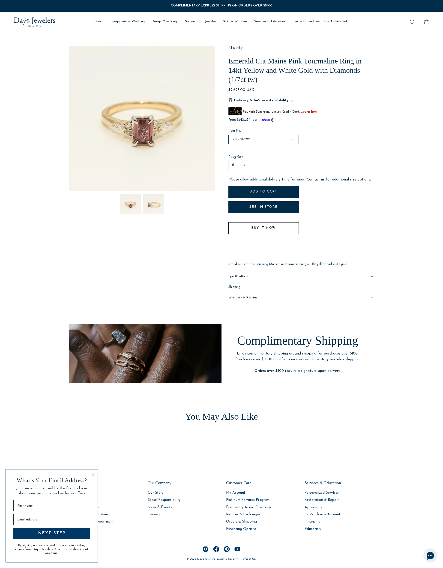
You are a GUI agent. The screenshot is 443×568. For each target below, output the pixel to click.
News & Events (160, 507)
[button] (412, 22)
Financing (312, 521)
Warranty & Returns (242, 297)
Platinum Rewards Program (247, 500)
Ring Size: (236, 157)
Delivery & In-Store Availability (261, 100)
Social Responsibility (164, 500)
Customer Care (238, 483)
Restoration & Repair (322, 500)
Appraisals (313, 507)
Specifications (238, 276)
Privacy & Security (227, 559)
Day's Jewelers (206, 559)
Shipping (234, 287)
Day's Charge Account (322, 514)
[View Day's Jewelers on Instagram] (205, 549)
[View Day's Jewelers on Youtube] (237, 549)
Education (313, 529)
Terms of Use (249, 559)
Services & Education (323, 483)
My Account (235, 493)
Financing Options (241, 529)
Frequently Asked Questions (248, 507)
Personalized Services (322, 493)
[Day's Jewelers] (34, 22)
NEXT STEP (52, 533)
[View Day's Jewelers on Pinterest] (226, 549)
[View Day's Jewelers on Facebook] (216, 549)
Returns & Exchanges (243, 514)
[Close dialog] (92, 474)
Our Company (159, 483)
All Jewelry (235, 48)
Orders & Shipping (241, 521)
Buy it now (263, 228)
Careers (154, 514)
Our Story (156, 493)
